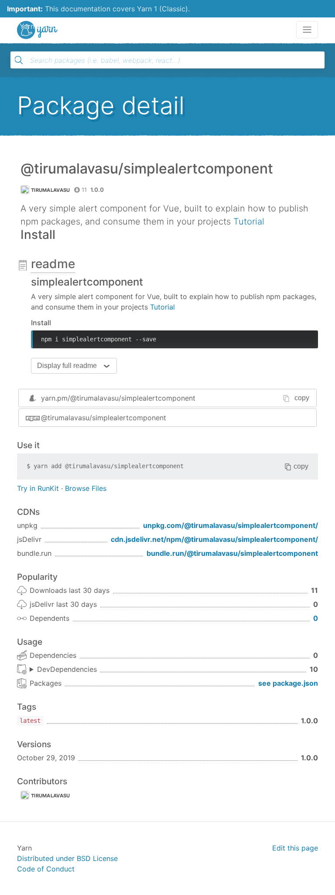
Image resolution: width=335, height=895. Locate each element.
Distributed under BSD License (67, 858)
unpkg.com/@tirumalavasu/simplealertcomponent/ (230, 525)
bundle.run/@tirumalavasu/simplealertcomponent (232, 553)
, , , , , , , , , (63, 669)
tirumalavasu (50, 190)
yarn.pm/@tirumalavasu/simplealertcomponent (118, 398)
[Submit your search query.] (19, 60)
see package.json (288, 683)
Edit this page (295, 848)
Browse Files (85, 488)
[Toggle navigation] (307, 29)
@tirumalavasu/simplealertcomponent (103, 417)
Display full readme (67, 365)
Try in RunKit (38, 488)
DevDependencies (67, 669)
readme (53, 263)
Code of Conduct (46, 868)
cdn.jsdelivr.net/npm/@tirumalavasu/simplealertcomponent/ (214, 539)
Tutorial (248, 221)
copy (301, 398)
